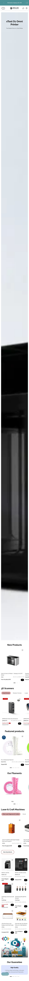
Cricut (25, 814)
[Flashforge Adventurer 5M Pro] (8, 888)
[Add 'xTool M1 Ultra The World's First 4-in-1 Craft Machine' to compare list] (26, 911)
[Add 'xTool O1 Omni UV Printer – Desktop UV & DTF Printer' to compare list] (22, 650)
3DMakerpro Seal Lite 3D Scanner (10, 718)
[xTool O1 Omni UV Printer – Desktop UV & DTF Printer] (12, 660)
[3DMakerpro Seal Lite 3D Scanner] (11, 707)
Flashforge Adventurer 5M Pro (8, 897)
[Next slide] (25, 3)
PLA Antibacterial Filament (7, 759)
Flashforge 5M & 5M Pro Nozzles (20, 897)
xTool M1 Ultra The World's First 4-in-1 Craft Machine (21, 924)
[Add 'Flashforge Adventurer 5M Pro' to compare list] (12, 884)
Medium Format (18, 693)
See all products (7, 852)
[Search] (23, 8)
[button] (11, 976)
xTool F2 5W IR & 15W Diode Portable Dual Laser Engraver (10, 840)
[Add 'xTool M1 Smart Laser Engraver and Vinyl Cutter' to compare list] (12, 911)
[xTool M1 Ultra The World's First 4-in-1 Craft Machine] (21, 915)
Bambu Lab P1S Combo (20, 872)
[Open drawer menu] (3, 8)
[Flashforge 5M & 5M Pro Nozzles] (21, 888)
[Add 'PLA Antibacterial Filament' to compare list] (22, 736)
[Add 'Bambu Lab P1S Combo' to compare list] (26, 860)
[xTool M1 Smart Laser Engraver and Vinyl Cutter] (8, 915)
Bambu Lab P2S (5, 872)
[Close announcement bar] (27, 3)
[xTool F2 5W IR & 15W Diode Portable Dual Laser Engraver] (11, 828)
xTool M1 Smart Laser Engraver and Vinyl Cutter (7, 924)
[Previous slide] (4, 3)
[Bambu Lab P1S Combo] (21, 864)
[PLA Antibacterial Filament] (12, 746)
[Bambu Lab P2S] (8, 864)
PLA (12, 801)
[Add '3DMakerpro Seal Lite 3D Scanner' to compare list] (20, 699)
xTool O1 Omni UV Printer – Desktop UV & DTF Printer (11, 674)
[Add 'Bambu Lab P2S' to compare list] (12, 860)
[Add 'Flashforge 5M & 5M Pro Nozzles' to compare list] (26, 884)
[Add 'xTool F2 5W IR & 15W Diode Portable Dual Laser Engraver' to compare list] (20, 820)
